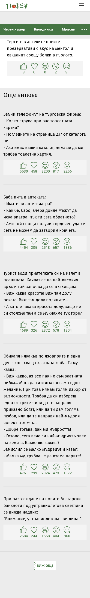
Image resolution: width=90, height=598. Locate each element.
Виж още (45, 565)
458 (33, 165)
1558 (45, 530)
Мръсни (68, 29)
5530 (23, 165)
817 (56, 165)
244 (33, 530)
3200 (45, 165)
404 (56, 530)
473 (56, 467)
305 (33, 241)
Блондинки (43, 29)
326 (33, 324)
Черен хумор (14, 29)
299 (33, 467)
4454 (23, 241)
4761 (23, 467)
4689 (23, 324)
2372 (45, 324)
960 (66, 530)
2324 (45, 467)
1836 (66, 241)
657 (56, 241)
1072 (66, 467)
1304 (66, 324)
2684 (23, 530)
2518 (45, 241)
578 (56, 324)
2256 (66, 165)
